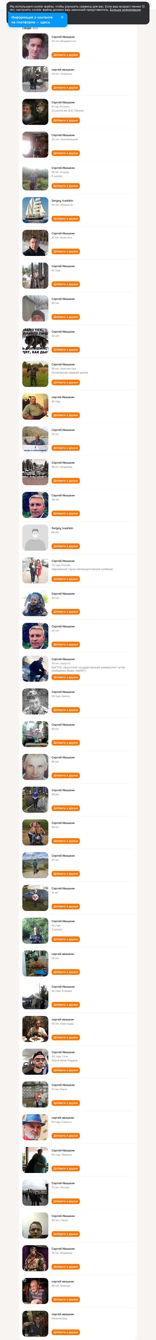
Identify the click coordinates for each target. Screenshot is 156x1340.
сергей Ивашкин (63, 397)
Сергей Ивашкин (63, 37)
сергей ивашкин (63, 69)
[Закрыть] (62, 17)
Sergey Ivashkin (62, 200)
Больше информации (125, 10)
